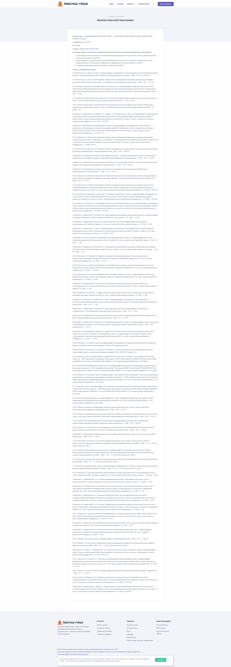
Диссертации (131, 637)
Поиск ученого (102, 625)
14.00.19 (88, 42)
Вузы (128, 631)
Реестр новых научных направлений (140, 640)
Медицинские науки (116, 16)
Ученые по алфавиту (104, 634)
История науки (132, 628)
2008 (78, 45)
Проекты (130, 4)
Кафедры (130, 634)
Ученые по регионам (104, 631)
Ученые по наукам (103, 628)
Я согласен (160, 660)
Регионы (120, 4)
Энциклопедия (143, 4)
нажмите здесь (115, 661)
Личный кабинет (166, 4)
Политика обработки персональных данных (73, 654)
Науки (111, 4)
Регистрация (161, 628)
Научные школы (132, 625)
